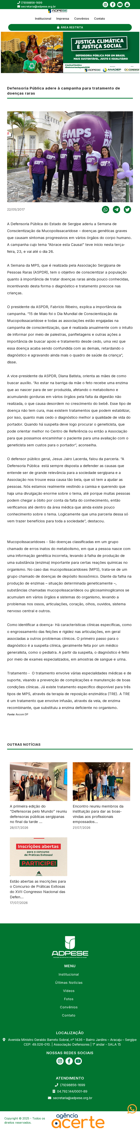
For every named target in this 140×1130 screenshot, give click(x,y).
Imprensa (62, 18)
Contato (99, 18)
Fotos (68, 999)
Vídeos (69, 991)
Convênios (81, 18)
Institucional (43, 18)
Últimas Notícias (69, 982)
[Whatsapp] (133, 1109)
